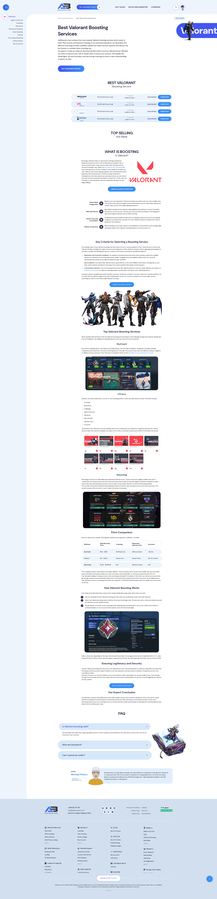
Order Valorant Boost (121, 285)
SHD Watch (147, 858)
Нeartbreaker (148, 855)
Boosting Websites (138, 7)
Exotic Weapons (149, 852)
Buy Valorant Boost (71, 69)
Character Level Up (84, 852)
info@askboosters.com (76, 810)
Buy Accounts (115, 855)
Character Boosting (150, 837)
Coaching (48, 866)
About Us (144, 811)
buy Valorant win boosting (113, 167)
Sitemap (144, 807)
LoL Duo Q (48, 872)
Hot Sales (120, 7)
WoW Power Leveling (51, 840)
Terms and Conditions (133, 807)
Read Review (152, 97)
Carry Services (82, 834)
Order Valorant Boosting (122, 189)
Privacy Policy (135, 811)
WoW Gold (48, 831)
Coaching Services (83, 872)
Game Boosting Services (65, 18)
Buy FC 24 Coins (116, 840)
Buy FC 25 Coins (116, 831)
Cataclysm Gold (50, 852)
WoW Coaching (49, 834)
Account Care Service (84, 855)
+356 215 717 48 (74, 808)
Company (155, 7)
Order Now (164, 97)
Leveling (47, 855)
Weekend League (116, 846)
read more (108, 890)
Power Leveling (82, 837)
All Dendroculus (82, 861)
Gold (145, 834)
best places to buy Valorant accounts (140, 353)
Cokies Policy (136, 813)
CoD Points (114, 858)
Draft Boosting (115, 843)
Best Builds (147, 840)
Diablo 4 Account (149, 831)
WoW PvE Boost (50, 837)
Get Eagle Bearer (149, 861)
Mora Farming (82, 858)
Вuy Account (82, 840)
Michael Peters (79, 774)
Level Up (113, 867)
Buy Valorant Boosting (121, 686)
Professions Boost (50, 858)
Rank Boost (48, 869)
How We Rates (146, 813)
